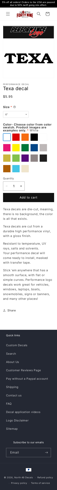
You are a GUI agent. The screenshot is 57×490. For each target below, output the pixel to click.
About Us (12, 362)
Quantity (8, 178)
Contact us (14, 395)
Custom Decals (17, 345)
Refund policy (45, 477)
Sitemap (12, 428)
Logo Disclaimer (17, 420)
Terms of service (40, 483)
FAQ (9, 403)
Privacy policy (19, 483)
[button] (7, 14)
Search (11, 353)
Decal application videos (23, 412)
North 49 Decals (23, 477)
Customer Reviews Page (23, 370)
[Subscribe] (46, 452)
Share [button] (11, 310)
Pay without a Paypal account (27, 378)
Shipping (12, 387)
